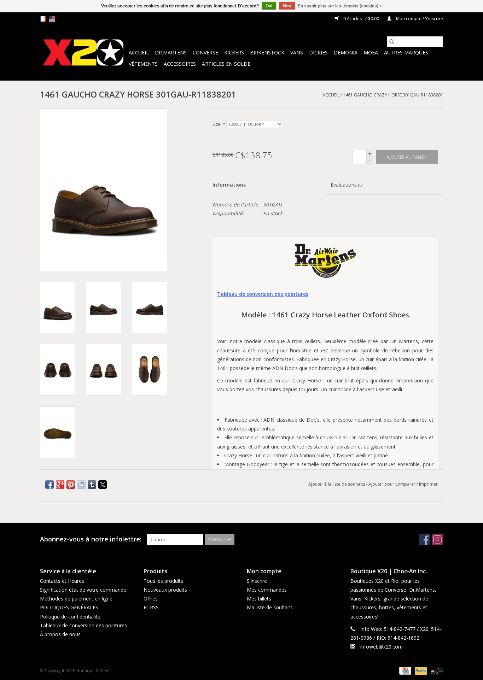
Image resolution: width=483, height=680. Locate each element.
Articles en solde (226, 63)
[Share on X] (102, 484)
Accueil (139, 52)
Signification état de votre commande (83, 589)
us (52, 19)
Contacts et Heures (62, 581)
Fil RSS (151, 607)
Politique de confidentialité (70, 616)
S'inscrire (257, 581)
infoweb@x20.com (381, 646)
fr (43, 19)
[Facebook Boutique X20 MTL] (424, 539)
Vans (296, 52)
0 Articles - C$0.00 (361, 19)
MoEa (370, 52)
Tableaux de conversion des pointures (83, 625)
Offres (151, 598)
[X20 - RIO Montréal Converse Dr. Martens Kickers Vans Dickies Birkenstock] (83, 52)
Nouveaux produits (165, 589)
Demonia (345, 52)
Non (287, 6)
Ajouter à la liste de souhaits (337, 484)
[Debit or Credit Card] (435, 671)
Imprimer (428, 484)
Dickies (318, 52)
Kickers (234, 52)
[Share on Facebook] (49, 484)
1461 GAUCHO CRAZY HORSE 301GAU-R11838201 (393, 95)
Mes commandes (267, 589)
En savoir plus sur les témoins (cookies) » (340, 6)
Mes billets (259, 598)
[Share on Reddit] (81, 484)
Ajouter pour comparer (392, 484)
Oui (269, 6)
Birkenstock (267, 52)
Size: (219, 124)
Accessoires (180, 63)
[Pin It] (70, 484)
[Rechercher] (391, 41)
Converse (205, 52)
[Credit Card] (404, 671)
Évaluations (346, 184)
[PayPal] (420, 671)
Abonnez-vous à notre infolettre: (90, 539)
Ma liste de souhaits (270, 607)
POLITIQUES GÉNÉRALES (69, 607)
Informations (229, 184)
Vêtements (143, 63)
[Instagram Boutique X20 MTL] (437, 539)
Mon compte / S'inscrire (419, 19)
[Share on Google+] (60, 484)
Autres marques (406, 52)
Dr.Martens (171, 52)
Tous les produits (163, 581)
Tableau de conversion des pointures (262, 294)
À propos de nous (60, 634)
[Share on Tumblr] (92, 484)
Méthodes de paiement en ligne (76, 598)
